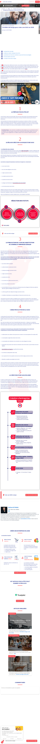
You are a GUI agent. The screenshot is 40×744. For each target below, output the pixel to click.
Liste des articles (7, 2)
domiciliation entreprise (7, 349)
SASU (26, 68)
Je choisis (12, 738)
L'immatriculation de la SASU (9, 56)
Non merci (4, 738)
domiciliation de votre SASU (19, 183)
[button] (2, 742)
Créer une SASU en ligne (33, 233)
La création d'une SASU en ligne (9, 58)
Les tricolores (9, 5)
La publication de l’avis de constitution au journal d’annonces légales (17, 55)
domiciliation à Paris (25, 518)
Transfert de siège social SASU (22, 674)
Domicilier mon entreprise (20, 572)
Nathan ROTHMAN (13, 507)
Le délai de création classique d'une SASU (11, 53)
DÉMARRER (37, 1)
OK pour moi (19, 738)
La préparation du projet (8, 51)
